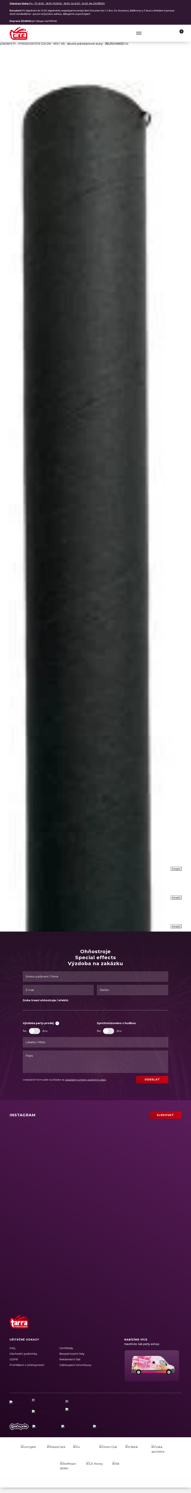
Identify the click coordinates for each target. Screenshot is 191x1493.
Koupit (176, 926)
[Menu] (139, 33)
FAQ (12, 1348)
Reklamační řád (69, 1359)
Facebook (151, 1325)
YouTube (171, 1325)
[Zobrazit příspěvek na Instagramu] (51, 1145)
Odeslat (152, 1079)
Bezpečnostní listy (71, 1353)
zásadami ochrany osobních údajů (85, 1079)
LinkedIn (164, 1325)
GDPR (14, 1359)
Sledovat (165, 1115)
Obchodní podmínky (23, 1353)
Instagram (158, 1325)
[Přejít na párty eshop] (152, 1366)
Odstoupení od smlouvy (75, 1365)
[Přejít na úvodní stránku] (19, 33)
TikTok (178, 1325)
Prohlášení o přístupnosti (27, 1365)
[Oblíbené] (172, 33)
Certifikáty (66, 1348)
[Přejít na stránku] (19, 1427)
